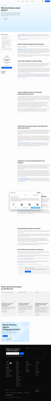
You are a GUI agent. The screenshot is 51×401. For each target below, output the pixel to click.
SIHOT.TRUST (17, 382)
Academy (37, 365)
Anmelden (21, 353)
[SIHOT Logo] (5, 1)
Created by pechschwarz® (18, 397)
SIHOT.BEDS (17, 365)
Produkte (18, 1)
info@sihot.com (7, 65)
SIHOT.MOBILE (17, 373)
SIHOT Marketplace (28, 370)
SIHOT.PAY (17, 375)
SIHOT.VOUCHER (18, 383)
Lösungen (22, 1)
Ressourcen (27, 1)
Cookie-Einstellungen (26, 392)
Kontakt (37, 375)
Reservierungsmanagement (9, 375)
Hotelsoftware (7, 364)
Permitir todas (35, 207)
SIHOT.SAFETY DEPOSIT (18, 380)
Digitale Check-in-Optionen (43, 74)
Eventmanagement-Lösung (37, 143)
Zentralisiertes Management (9, 370)
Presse (36, 367)
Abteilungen (7, 367)
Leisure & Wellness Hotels (29, 364)
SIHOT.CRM (17, 368)
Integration (27, 369)
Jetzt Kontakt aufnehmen (7, 67)
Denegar (16, 207)
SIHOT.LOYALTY (18, 372)
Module (17, 361)
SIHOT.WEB (17, 384)
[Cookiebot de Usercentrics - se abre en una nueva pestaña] (37, 192)
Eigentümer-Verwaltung (9, 376)
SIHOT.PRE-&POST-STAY (19, 376)
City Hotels (19, 48)
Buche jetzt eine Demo (21, 264)
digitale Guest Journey (43, 239)
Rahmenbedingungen (19, 392)
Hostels (27, 367)
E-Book (37, 364)
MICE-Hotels (31, 50)
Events (36, 368)
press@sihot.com (28, 271)
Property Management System (22, 34)
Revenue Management (8, 369)
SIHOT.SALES (17, 381)
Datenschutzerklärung (12, 392)
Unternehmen (32, 1)
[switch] (22, 204)
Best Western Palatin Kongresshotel (23, 142)
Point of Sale (7, 365)
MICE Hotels (27, 365)
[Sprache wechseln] (43, 1)
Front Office (7, 368)
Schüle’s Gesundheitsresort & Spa (30, 108)
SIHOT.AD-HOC (18, 364)
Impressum (7, 392)
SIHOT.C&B (17, 366)
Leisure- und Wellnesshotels (21, 49)
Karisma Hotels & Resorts (25, 178)
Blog (36, 366)
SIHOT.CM (17, 367)
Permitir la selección (25, 207)
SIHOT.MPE (17, 374)
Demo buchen (47, 1)
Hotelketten (42, 51)
